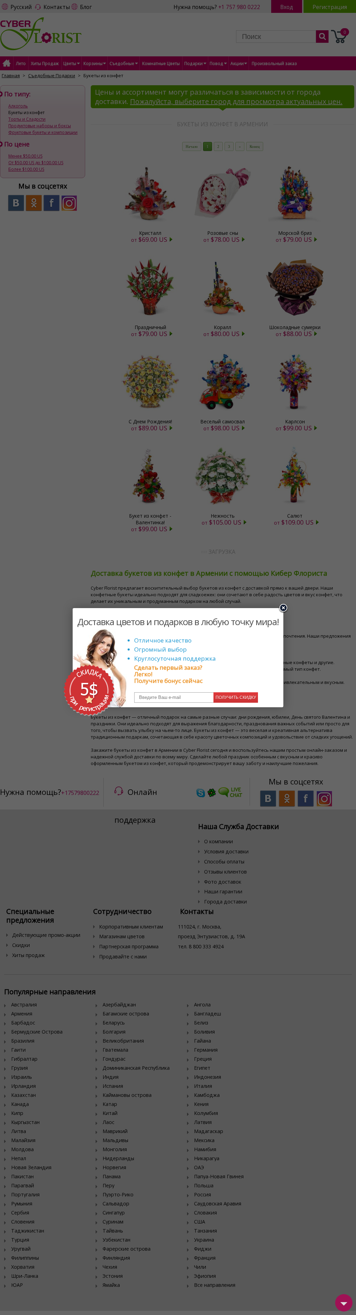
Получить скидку (236, 697)
